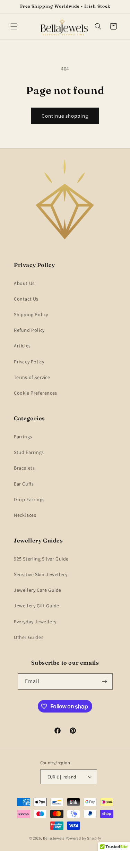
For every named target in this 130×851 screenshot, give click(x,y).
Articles (22, 346)
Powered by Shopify (83, 838)
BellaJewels (53, 838)
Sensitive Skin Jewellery (40, 574)
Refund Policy (29, 330)
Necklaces (25, 515)
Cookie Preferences (35, 393)
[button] (13, 26)
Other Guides (28, 637)
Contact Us (26, 299)
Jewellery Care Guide (37, 590)
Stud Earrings (29, 452)
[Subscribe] (104, 681)
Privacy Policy (29, 362)
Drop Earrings (29, 499)
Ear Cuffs (24, 484)
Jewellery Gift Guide (36, 606)
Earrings (23, 436)
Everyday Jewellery (35, 621)
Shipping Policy (31, 314)
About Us (24, 283)
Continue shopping (65, 115)
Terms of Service (32, 377)
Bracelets (24, 468)
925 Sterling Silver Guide (41, 559)
